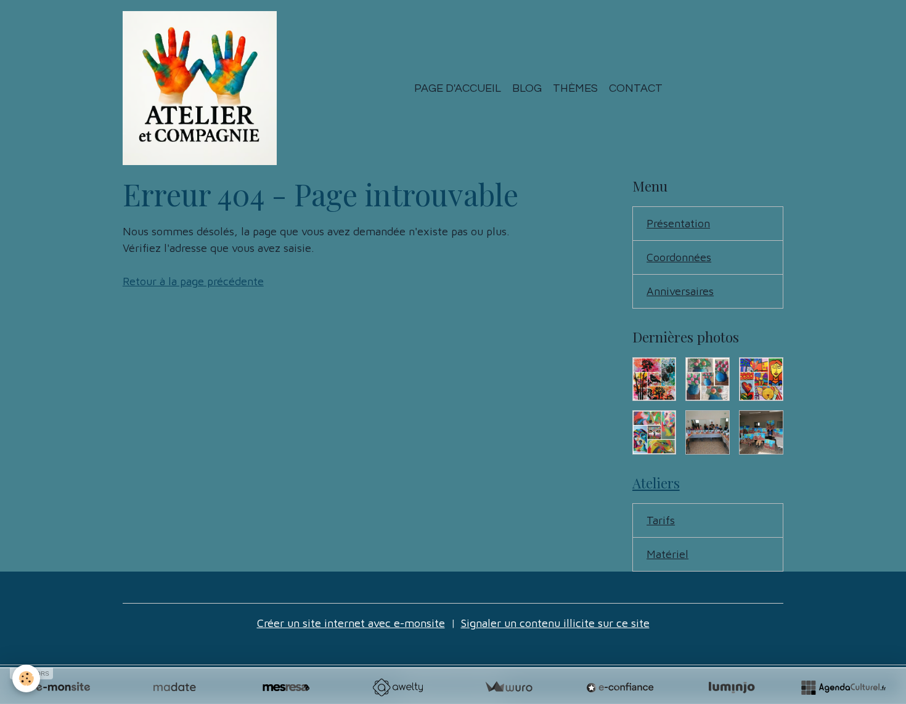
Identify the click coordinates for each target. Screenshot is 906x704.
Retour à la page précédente (193, 281)
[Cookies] (26, 678)
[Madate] (174, 687)
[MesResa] (286, 687)
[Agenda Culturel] (843, 687)
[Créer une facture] (508, 687)
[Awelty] (397, 687)
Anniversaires (680, 291)
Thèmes (575, 88)
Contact (636, 88)
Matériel (667, 554)
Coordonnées (679, 257)
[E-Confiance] (620, 687)
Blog (527, 88)
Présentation (678, 223)
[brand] (202, 88)
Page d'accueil (457, 88)
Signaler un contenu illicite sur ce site (555, 623)
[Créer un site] (63, 687)
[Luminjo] (731, 687)
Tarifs (661, 520)
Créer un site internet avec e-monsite (351, 623)
